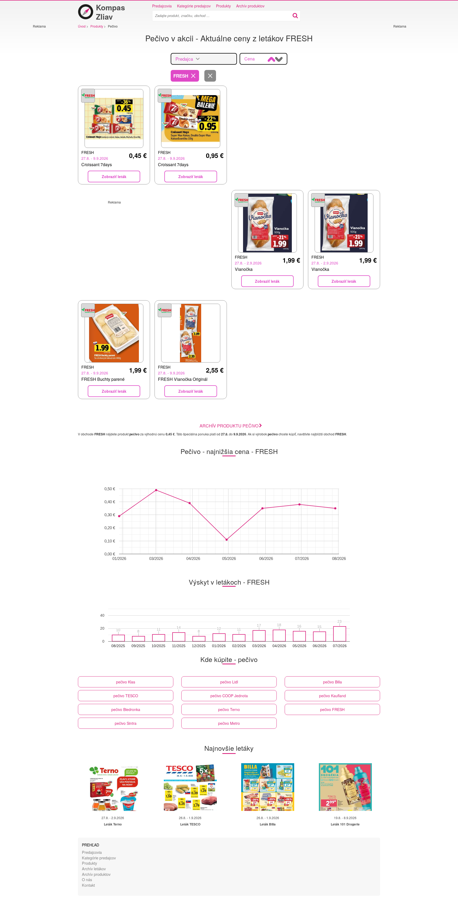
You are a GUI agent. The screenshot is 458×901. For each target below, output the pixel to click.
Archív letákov (94, 868)
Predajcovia (162, 5)
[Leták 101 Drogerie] (345, 787)
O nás (87, 879)
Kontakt (88, 885)
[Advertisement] (49, 107)
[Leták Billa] (267, 787)
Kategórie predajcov (194, 5)
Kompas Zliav (110, 12)
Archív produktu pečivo (229, 426)
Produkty (223, 5)
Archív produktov (250, 5)
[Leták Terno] (112, 787)
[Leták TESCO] (190, 787)
